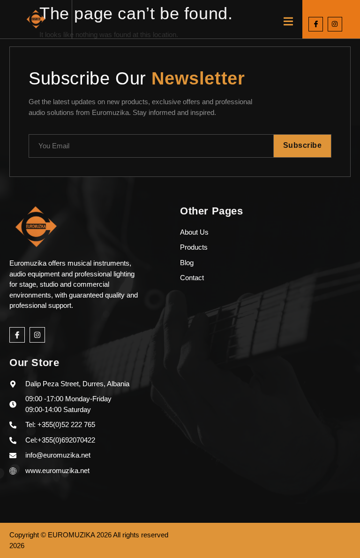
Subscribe (302, 145)
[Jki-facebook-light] (315, 24)
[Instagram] (335, 24)
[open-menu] (288, 23)
